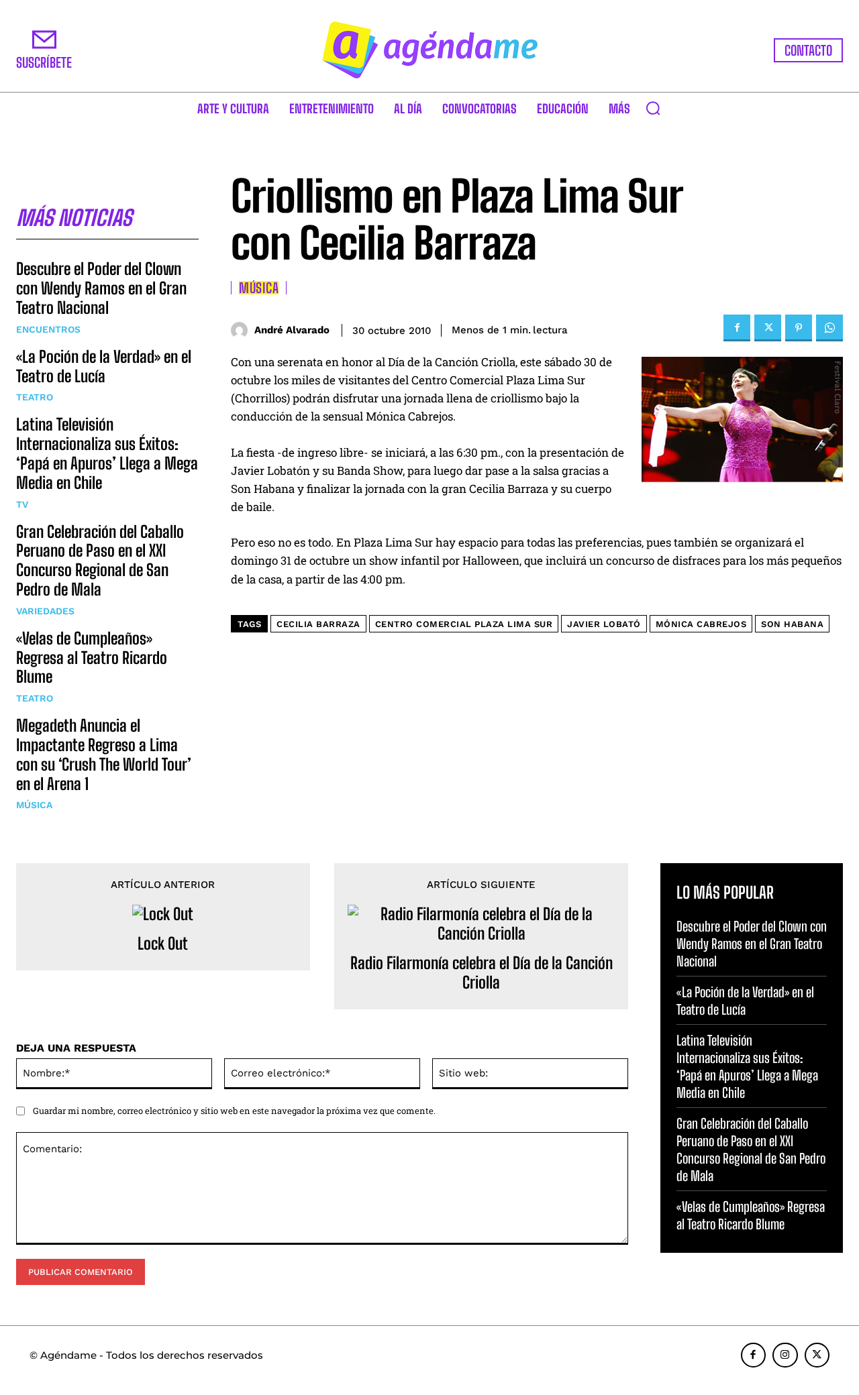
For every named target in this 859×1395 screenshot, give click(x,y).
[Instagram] (785, 1355)
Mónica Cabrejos (701, 624)
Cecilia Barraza (318, 624)
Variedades (45, 611)
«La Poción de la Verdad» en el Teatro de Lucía (103, 366)
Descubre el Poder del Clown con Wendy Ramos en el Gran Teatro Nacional (101, 288)
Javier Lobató (604, 624)
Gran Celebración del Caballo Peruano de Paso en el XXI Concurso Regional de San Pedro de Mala (100, 560)
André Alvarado (292, 330)
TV (22, 504)
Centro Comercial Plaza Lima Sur (464, 624)
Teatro (34, 397)
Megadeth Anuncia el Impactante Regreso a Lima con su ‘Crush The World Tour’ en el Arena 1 (103, 754)
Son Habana (792, 624)
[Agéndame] (429, 49)
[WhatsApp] (829, 328)
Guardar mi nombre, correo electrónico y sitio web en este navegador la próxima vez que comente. (234, 1111)
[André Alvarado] (242, 330)
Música (34, 805)
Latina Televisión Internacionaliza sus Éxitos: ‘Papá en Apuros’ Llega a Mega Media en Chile (107, 453)
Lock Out (163, 943)
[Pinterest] (798, 328)
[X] (767, 328)
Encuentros (48, 329)
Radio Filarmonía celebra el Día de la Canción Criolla (481, 973)
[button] (653, 108)
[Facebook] (736, 328)
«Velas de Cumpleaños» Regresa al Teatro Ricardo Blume (91, 657)
